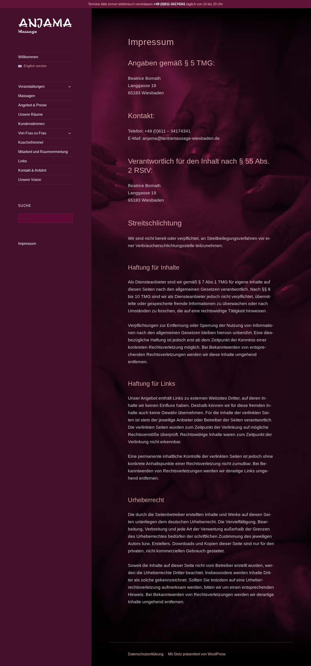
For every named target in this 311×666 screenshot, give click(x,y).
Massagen (26, 96)
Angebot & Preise (32, 105)
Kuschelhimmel (30, 142)
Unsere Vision (29, 180)
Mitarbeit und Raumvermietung (43, 152)
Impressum (27, 243)
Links (22, 161)
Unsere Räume (30, 114)
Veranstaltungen (31, 86)
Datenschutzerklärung (145, 654)
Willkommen (28, 57)
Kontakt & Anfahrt (32, 170)
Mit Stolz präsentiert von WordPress (197, 654)
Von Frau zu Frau (32, 133)
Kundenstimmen (31, 124)
